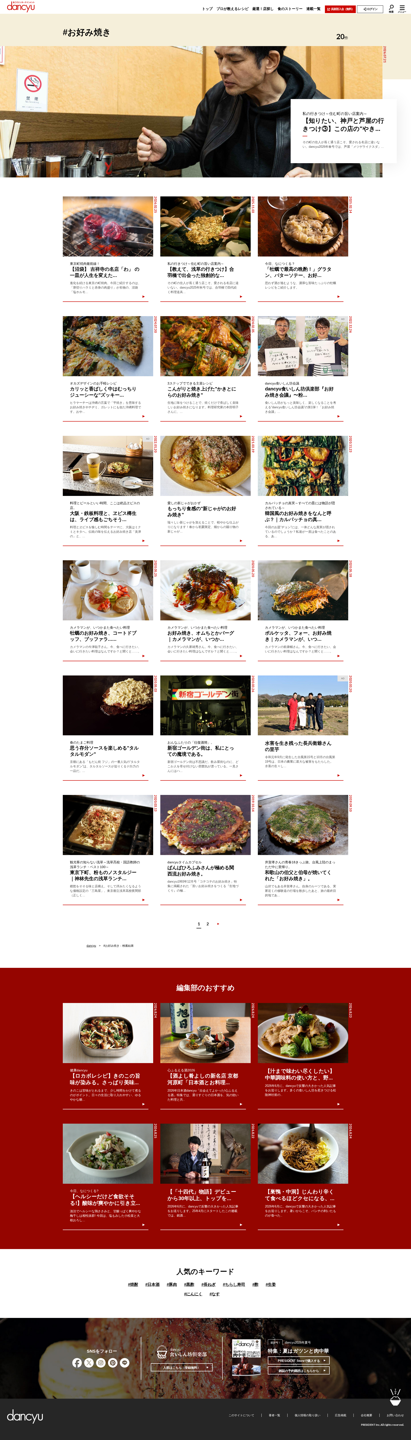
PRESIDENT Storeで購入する (299, 1361)
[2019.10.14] (205, 825)
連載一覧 (313, 9)
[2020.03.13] (108, 825)
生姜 (271, 1284)
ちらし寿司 (234, 1284)
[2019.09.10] (303, 825)
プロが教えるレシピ (232, 9)
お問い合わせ (395, 1415)
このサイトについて (241, 1415)
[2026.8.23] (303, 1033)
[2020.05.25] (108, 590)
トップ (207, 9)
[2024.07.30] (108, 346)
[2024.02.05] (205, 346)
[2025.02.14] (303, 226)
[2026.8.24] (108, 1033)
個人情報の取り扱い (307, 1415)
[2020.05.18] (303, 590)
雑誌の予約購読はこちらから (299, 1371)
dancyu (91, 945)
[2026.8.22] (205, 1154)
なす (215, 1294)
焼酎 (133, 1284)
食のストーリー (290, 9)
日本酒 (152, 1284)
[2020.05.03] (108, 705)
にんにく (193, 1294)
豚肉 (172, 1284)
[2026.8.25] (108, 1154)
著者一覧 (274, 1415)
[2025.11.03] (205, 226)
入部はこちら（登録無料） (181, 1367)
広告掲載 (340, 1415)
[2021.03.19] (205, 466)
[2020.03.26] (205, 705)
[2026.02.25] (108, 226)
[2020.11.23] (303, 466)
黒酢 (189, 1284)
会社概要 (366, 1415)
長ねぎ (208, 1284)
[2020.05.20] (205, 590)
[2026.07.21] (191, 111)
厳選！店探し (263, 9)
